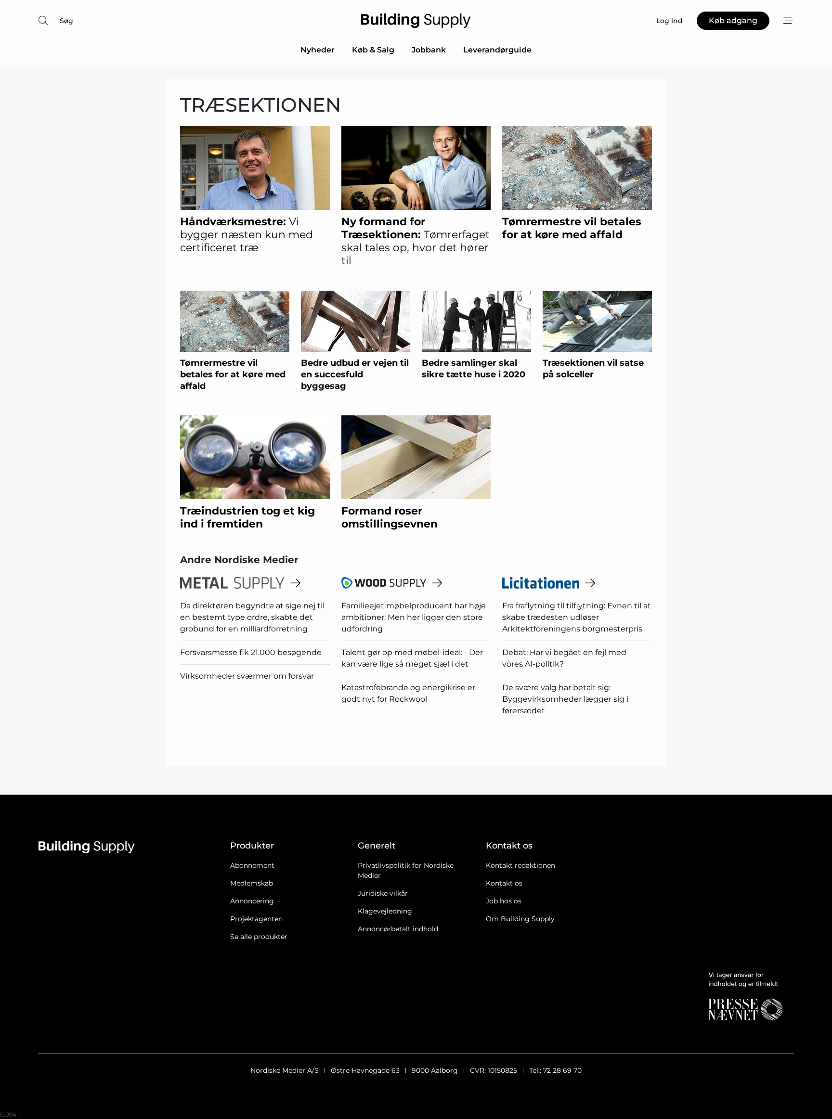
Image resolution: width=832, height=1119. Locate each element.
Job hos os (503, 901)
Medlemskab (251, 883)
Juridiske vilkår (383, 893)
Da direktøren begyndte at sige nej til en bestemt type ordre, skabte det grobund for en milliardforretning (252, 617)
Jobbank (429, 49)
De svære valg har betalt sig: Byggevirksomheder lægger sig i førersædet (565, 699)
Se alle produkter (258, 936)
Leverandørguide (497, 49)
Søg (66, 20)
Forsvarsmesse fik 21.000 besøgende (251, 652)
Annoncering (252, 901)
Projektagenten (256, 918)
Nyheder (317, 49)
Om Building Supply (520, 918)
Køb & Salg (373, 49)
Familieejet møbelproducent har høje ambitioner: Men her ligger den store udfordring (413, 617)
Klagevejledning (385, 911)
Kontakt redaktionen (520, 865)
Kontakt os (504, 883)
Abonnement (252, 865)
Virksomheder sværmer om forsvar (247, 676)
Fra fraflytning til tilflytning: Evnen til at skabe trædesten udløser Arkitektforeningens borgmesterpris (576, 617)
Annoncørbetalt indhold (398, 929)
